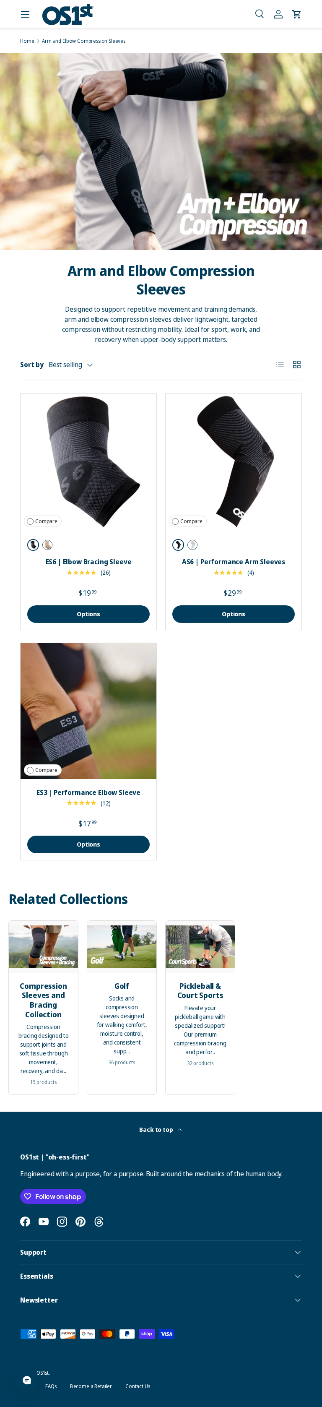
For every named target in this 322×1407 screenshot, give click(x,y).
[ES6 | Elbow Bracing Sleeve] (88, 462)
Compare (46, 521)
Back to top (156, 1129)
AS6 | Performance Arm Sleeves (233, 561)
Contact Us (137, 1386)
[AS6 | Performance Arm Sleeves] (233, 462)
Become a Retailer (91, 1386)
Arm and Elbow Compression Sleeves (83, 41)
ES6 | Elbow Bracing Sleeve (89, 561)
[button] (260, 14)
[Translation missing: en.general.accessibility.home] (68, 14)
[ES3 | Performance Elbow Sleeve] (88, 711)
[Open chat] (27, 1380)
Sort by (32, 364)
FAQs (50, 1386)
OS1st (42, 1372)
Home (27, 41)
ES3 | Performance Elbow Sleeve (88, 792)
